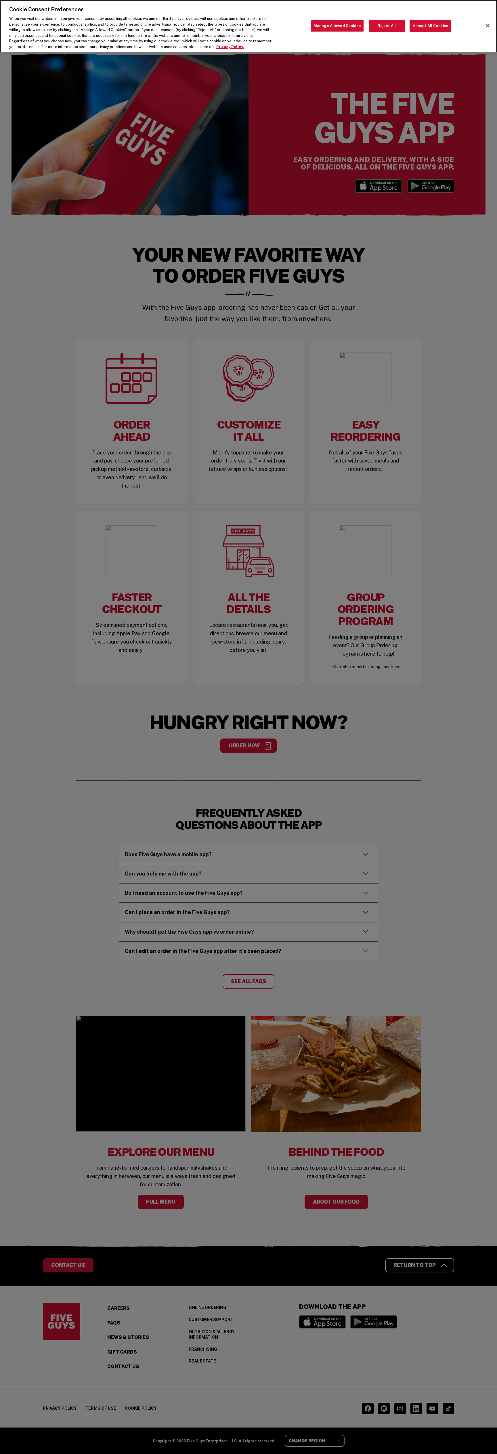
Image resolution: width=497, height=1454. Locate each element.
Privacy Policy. (230, 47)
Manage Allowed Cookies (337, 26)
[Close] (487, 25)
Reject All (387, 26)
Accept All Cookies (430, 26)
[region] (248, 26)
